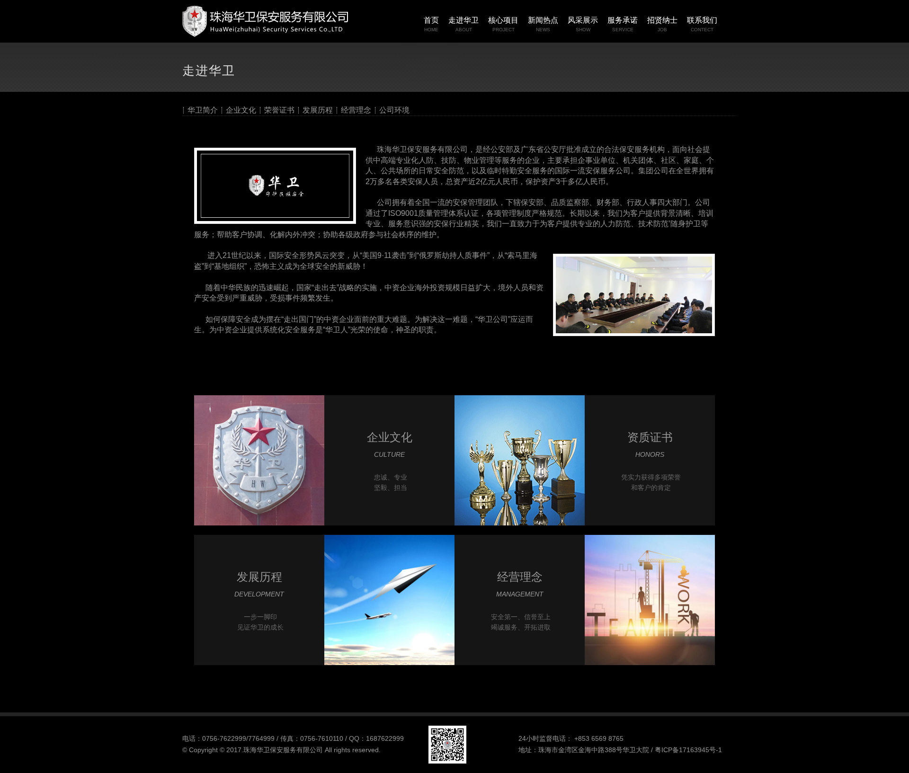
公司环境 (394, 110)
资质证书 (650, 437)
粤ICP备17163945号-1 (688, 750)
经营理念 (356, 110)
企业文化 (241, 110)
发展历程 (318, 110)
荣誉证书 (279, 110)
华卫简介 (202, 110)
